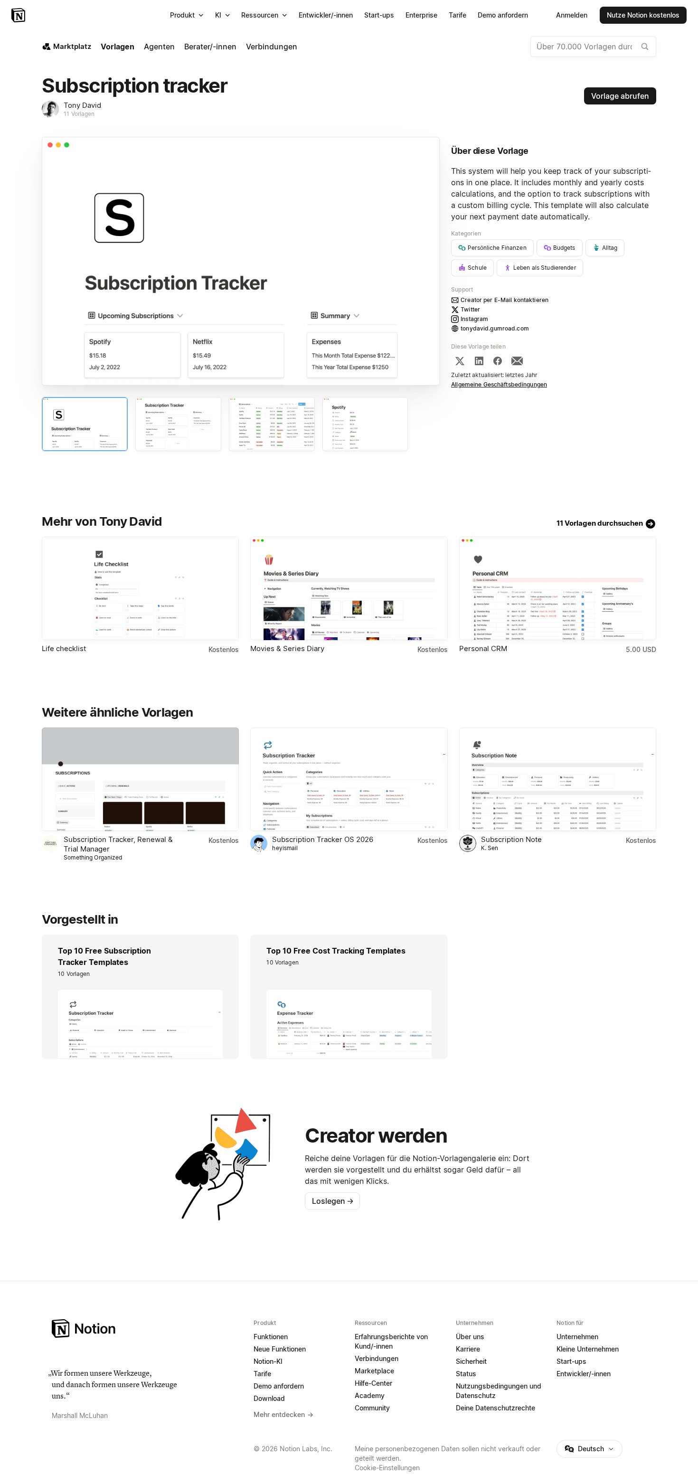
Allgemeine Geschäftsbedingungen (499, 384)
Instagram (474, 318)
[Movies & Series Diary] (348, 588)
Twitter (470, 309)
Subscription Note (511, 839)
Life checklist (64, 648)
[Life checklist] (140, 588)
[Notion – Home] (147, 1328)
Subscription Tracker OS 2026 (322, 839)
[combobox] (593, 46)
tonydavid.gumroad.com (495, 328)
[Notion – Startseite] (19, 15)
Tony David (82, 105)
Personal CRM (483, 648)
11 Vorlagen (79, 113)
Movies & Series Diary (287, 648)
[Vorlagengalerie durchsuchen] (644, 46)
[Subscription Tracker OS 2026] (348, 779)
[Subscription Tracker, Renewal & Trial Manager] (140, 779)
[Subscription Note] (557, 779)
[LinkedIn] (479, 360)
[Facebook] (497, 360)
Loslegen (333, 1201)
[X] (459, 360)
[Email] (517, 360)
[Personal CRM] (557, 588)
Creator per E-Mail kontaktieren (504, 299)
